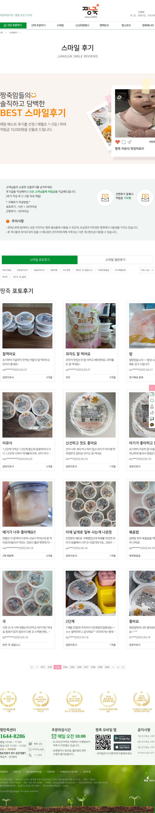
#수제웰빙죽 (120, 270)
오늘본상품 (152, 413)
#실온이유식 (39, 270)
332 (50, 667)
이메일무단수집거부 (69, 772)
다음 (113, 667)
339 (100, 667)
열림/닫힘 (152, 388)
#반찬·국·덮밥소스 (84, 270)
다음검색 (123, 667)
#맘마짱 (54, 270)
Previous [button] (118, 114)
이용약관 (51, 772)
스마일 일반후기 (115, 259)
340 (107, 667)
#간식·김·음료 (19, 277)
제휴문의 (4, 772)
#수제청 (66, 270)
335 (72, 667)
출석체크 (152, 406)
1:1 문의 (152, 419)
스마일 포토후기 (40, 259)
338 (93, 667)
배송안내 (152, 394)
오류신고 (17, 772)
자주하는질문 (38, 749)
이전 (37, 667)
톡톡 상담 (38, 744)
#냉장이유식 (22, 270)
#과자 (5, 277)
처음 (31, 667)
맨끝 (118, 667)
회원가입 (142, 15)
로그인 (133, 15)
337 (86, 667)
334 (65, 667)
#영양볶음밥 (103, 270)
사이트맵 (87, 772)
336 (79, 667)
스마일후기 (152, 400)
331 (43, 667)
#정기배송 (7, 270)
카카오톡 (152, 425)
